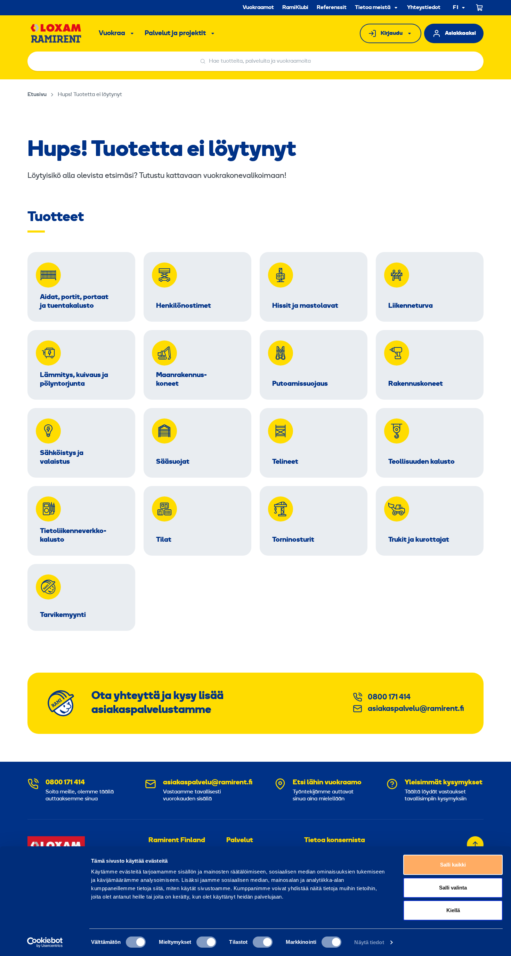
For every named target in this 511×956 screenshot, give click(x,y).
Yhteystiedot (423, 7)
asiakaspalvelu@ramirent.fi (416, 709)
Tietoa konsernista (334, 840)
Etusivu (37, 94)
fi (456, 7)
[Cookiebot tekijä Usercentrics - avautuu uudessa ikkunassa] (45, 942)
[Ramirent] (56, 33)
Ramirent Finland (176, 840)
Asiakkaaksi (460, 33)
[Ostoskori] (480, 7)
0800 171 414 (389, 698)
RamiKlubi (295, 7)
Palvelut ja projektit (175, 33)
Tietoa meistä (372, 7)
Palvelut (239, 840)
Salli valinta (453, 888)
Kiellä (453, 910)
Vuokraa (112, 33)
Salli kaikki (453, 865)
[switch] (206, 942)
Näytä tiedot (369, 942)
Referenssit (332, 7)
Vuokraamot (258, 7)
